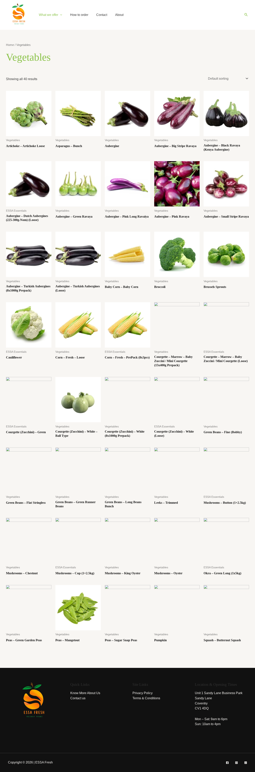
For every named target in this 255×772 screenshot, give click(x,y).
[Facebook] (227, 762)
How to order (79, 14)
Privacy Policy (142, 693)
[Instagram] (236, 762)
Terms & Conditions (146, 698)
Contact (101, 14)
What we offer (48, 14)
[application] (60, 14)
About (119, 14)
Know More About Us (85, 693)
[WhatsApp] (245, 762)
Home (10, 44)
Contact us (77, 698)
